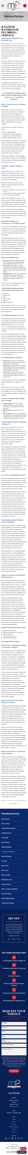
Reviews (14, 1129)
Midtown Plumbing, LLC (16, 584)
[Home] (13, 5)
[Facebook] (12, 1138)
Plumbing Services (13, 1126)
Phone (3, 1031)
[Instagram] (18, 1138)
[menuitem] (14, 819)
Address (4, 1040)
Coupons (14, 1124)
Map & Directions (14, 1106)
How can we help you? (7, 1049)
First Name (4, 1023)
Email (14, 939)
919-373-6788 (14, 1093)
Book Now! (23, 1148)
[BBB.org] (9, 1138)
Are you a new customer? (8, 1044)
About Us (14, 1121)
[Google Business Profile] (6, 1138)
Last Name (4, 1027)
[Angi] (15, 1138)
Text (9, 939)
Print (19, 939)
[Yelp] (22, 1138)
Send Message (14, 1071)
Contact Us (14, 1131)
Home (13, 1119)
